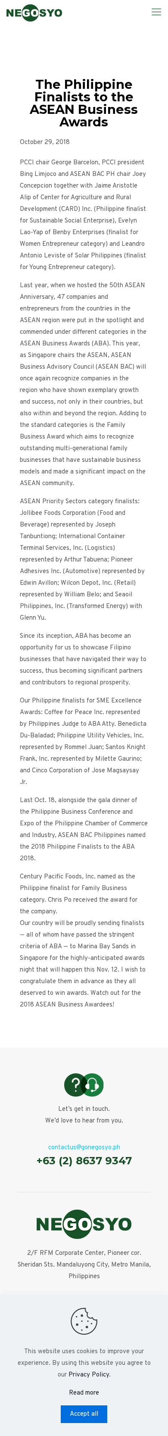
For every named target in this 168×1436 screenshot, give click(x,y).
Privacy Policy (88, 1375)
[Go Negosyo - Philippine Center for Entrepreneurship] (34, 13)
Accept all (84, 1414)
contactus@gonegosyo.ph (84, 1148)
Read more (84, 1393)
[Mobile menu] (156, 13)
